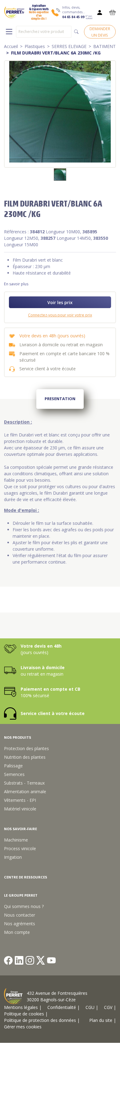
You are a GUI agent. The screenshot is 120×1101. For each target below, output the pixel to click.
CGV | (110, 1007)
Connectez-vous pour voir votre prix (60, 315)
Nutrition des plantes (25, 757)
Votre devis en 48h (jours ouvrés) (52, 336)
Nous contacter (19, 915)
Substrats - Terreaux (24, 783)
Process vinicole (20, 848)
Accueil (11, 46)
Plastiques (35, 46)
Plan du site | (102, 1020)
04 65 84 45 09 (73, 17)
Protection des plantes (26, 748)
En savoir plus (16, 284)
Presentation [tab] (60, 399)
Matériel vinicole (20, 809)
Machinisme (16, 840)
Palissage (13, 766)
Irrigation (13, 857)
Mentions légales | (23, 1007)
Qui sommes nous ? (24, 906)
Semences (14, 774)
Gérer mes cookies (23, 1027)
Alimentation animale (25, 791)
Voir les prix (60, 302)
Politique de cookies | (26, 1014)
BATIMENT (104, 46)
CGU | (92, 1007)
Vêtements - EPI (20, 800)
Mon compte (17, 932)
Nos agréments (19, 923)
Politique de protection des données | (42, 1020)
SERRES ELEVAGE (69, 46)
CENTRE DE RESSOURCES (25, 877)
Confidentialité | (63, 1007)
